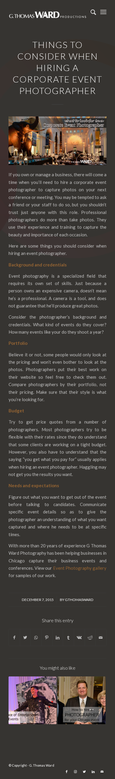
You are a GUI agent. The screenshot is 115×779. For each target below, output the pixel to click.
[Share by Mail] (101, 637)
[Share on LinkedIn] (57, 637)
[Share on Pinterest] (47, 637)
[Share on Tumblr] (68, 637)
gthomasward (79, 599)
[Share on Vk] (79, 637)
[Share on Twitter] (25, 637)
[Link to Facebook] (66, 771)
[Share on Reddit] (90, 637)
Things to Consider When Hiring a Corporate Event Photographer (57, 67)
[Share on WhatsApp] (36, 637)
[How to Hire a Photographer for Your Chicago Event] (82, 700)
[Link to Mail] (102, 771)
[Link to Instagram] (75, 771)
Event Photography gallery (79, 568)
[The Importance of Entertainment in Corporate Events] (33, 700)
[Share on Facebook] (14, 637)
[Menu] (103, 12)
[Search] (90, 12)
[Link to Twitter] (84, 771)
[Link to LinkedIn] (93, 771)
